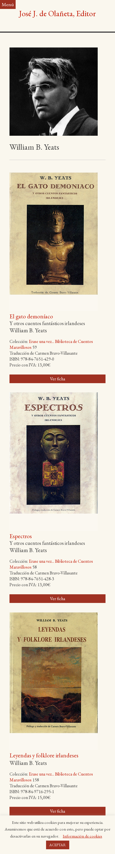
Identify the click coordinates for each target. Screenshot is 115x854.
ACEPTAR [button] (57, 845)
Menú (8, 4)
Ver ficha (57, 379)
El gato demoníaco (31, 316)
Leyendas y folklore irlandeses (43, 755)
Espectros (20, 536)
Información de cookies (82, 836)
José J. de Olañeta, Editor (57, 13)
